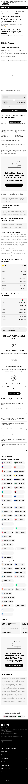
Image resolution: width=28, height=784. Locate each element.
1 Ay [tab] (16, 60)
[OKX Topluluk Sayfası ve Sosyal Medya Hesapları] (10, 780)
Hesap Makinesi (9, 12)
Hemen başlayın (6, 632)
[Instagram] (6, 780)
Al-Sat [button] (2, 772)
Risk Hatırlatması (14, 700)
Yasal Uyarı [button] (4, 751)
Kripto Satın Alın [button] (5, 765)
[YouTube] (8, 780)
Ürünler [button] (3, 755)
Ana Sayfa (2, 12)
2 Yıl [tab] (25, 60)
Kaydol (22, 7)
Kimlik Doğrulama (9, 371)
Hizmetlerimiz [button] (4, 758)
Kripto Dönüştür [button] (5, 768)
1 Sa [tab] (3, 60)
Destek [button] (3, 761)
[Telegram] (3, 780)
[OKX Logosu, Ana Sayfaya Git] (5, 8)
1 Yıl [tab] (20, 60)
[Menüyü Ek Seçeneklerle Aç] (26, 8)
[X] (1, 780)
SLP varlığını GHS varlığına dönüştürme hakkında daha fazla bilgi (12, 329)
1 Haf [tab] (12, 60)
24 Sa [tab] (8, 60)
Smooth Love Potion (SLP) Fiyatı (14, 140)
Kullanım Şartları (5, 700)
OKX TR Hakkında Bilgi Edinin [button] (8, 748)
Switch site (5, 4)
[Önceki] (2, 716)
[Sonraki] (26, 716)
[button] (18, 8)
